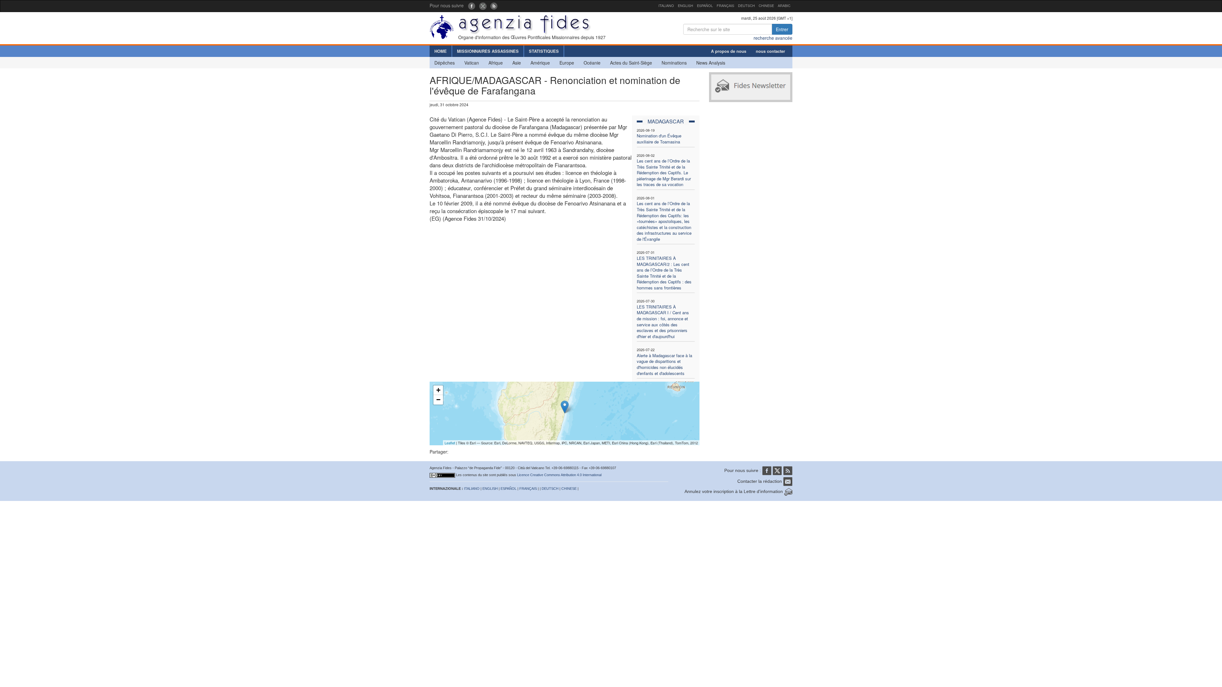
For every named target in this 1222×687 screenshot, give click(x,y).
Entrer (782, 29)
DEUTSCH (746, 5)
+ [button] (438, 390)
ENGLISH (685, 5)
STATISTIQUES (544, 51)
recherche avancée (773, 38)
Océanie (592, 62)
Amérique (540, 62)
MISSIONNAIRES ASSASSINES (488, 51)
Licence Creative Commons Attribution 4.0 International (559, 475)
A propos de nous (728, 51)
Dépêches (444, 62)
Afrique (495, 62)
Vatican (471, 62)
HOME (440, 51)
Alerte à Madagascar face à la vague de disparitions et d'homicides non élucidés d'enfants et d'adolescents (664, 364)
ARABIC (784, 5)
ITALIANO (666, 5)
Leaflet (450, 442)
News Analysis (710, 62)
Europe (566, 62)
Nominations (674, 62)
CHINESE (766, 5)
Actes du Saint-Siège (631, 62)
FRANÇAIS (725, 5)
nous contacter (770, 51)
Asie (516, 62)
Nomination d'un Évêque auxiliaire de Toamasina (659, 139)
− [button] (438, 400)
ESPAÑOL (705, 5)
